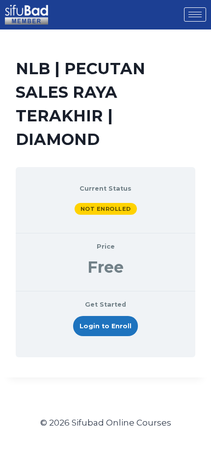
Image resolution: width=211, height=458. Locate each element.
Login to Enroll (105, 326)
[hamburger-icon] (195, 14)
